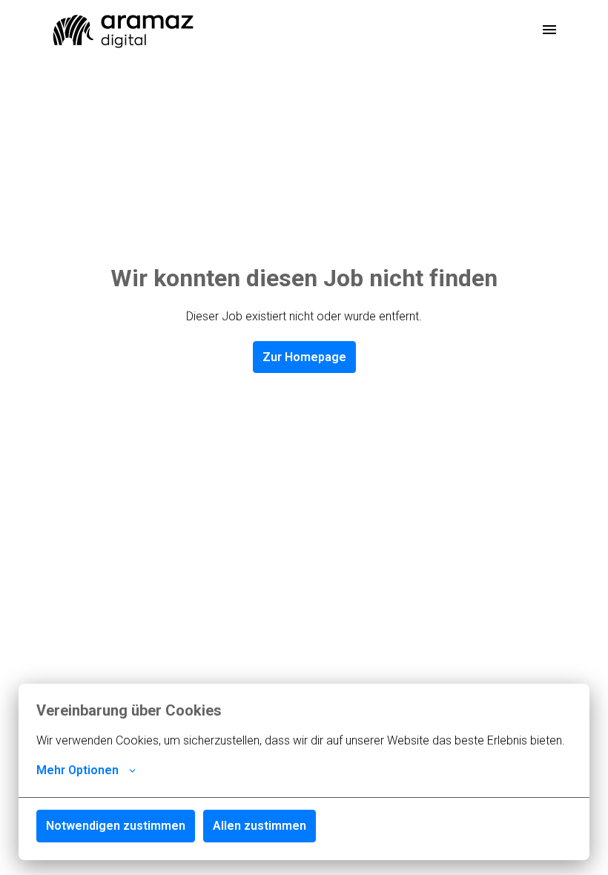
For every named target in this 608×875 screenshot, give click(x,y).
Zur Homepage (304, 357)
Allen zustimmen (259, 826)
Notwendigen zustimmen (115, 826)
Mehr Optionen (77, 770)
